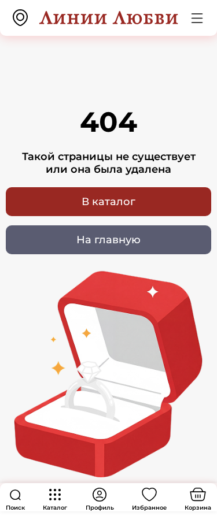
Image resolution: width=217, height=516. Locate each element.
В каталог (108, 201)
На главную (108, 239)
